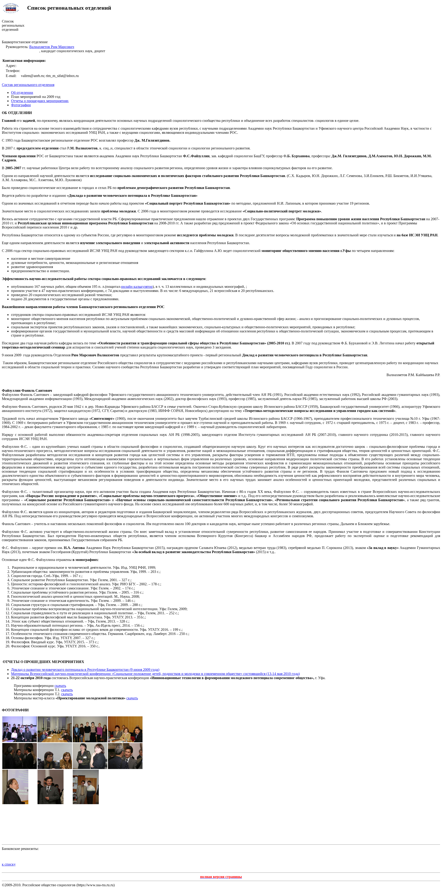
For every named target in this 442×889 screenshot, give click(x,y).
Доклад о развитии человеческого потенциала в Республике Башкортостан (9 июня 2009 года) (85, 670)
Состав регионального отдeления (28, 85)
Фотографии (21, 105)
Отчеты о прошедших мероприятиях (40, 101)
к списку (9, 864)
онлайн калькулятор (137, 287)
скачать (60, 686)
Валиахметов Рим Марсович (51, 47)
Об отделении (22, 92)
